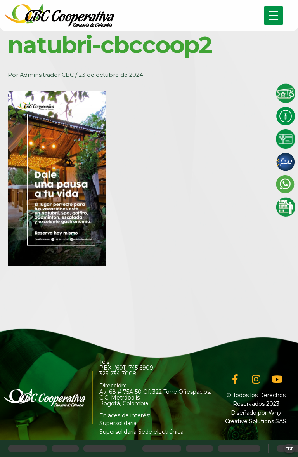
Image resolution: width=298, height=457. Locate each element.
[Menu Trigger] (273, 15)
